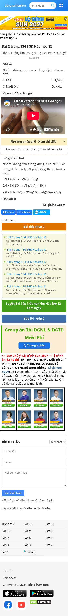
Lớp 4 (5, 545)
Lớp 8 (49, 531)
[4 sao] (31, 219)
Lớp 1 (5, 552)
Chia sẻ (10, 211)
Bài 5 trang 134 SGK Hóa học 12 (27, 262)
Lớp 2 (49, 545)
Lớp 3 (27, 545)
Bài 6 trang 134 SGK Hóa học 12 (27, 274)
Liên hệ (7, 571)
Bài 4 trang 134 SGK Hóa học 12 (27, 249)
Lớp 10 (6, 531)
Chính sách (10, 578)
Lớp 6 (27, 538)
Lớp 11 (50, 523)
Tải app (31, 552)
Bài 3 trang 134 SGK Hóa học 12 (27, 237)
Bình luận (25, 212)
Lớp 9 (27, 531)
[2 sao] (22, 219)
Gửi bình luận (13, 492)
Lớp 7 (5, 538)
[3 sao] (27, 219)
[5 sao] (35, 219)
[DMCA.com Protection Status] (41, 605)
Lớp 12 (28, 523)
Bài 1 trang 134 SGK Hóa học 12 (27, 286)
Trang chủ (8, 523)
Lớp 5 (49, 538)
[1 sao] (18, 219)
